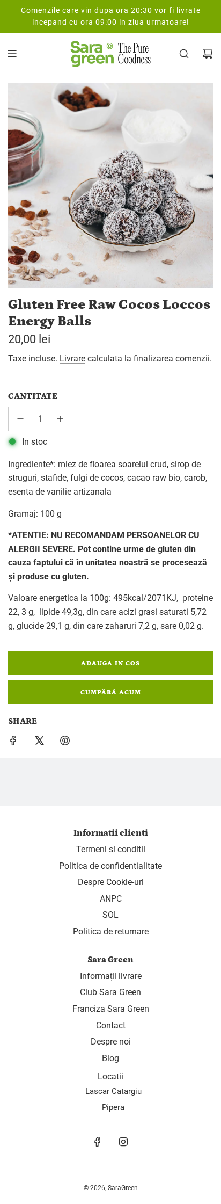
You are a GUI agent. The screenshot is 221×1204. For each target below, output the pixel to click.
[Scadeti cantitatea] (20, 419)
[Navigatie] (12, 54)
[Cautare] (184, 54)
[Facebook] (97, 1142)
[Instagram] (123, 1142)
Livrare (72, 358)
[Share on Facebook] (13, 743)
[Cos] (207, 54)
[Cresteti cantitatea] (60, 419)
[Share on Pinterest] (65, 743)
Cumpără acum (110, 692)
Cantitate (32, 396)
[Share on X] (39, 743)
